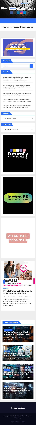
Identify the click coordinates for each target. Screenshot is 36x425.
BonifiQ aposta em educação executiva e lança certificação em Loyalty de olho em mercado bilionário (16, 87)
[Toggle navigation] (19, 21)
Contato (22, 421)
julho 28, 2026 (10, 358)
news (6, 386)
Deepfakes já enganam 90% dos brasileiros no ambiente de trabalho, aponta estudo (18, 374)
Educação (7, 351)
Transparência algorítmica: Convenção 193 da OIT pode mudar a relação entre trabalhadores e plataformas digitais (17, 79)
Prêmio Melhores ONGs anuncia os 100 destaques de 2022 (17, 292)
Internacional (8, 329)
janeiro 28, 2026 (11, 393)
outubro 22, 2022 (10, 296)
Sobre (17, 421)
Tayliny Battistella (24, 296)
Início (12, 421)
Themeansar (18, 418)
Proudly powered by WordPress (12, 415)
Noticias (5, 288)
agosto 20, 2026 (11, 337)
